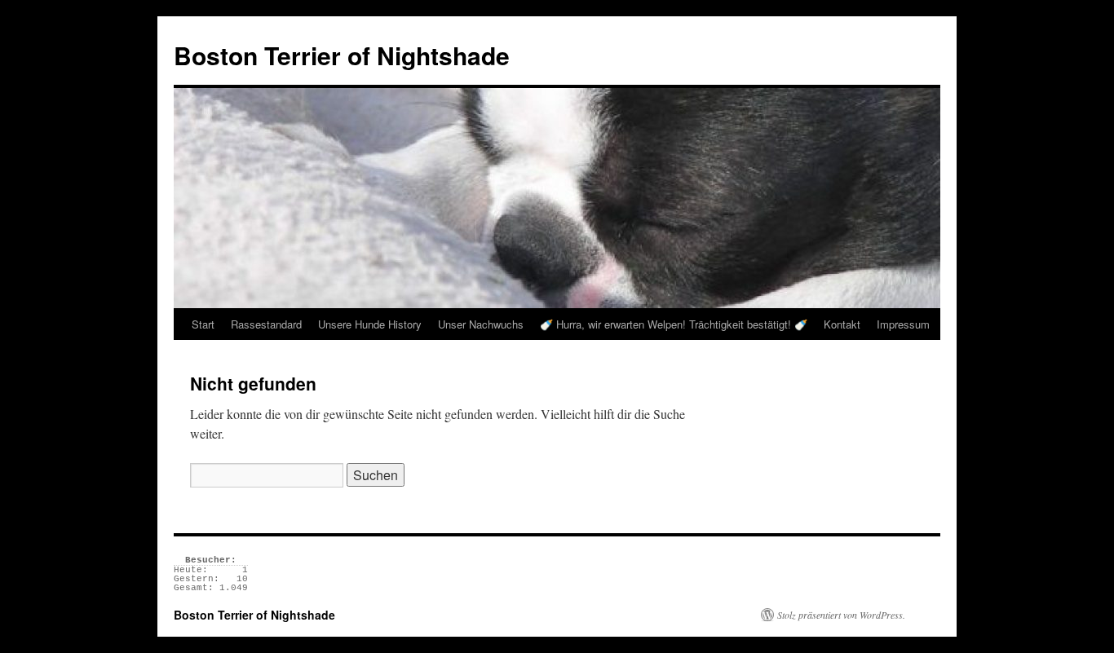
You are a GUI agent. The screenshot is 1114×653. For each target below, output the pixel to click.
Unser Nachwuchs (481, 324)
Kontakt (842, 324)
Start (203, 324)
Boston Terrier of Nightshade (342, 55)
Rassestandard (266, 324)
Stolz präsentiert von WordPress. (841, 614)
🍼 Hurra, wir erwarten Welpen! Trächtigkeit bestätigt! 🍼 (673, 324)
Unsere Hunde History (370, 324)
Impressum (903, 324)
